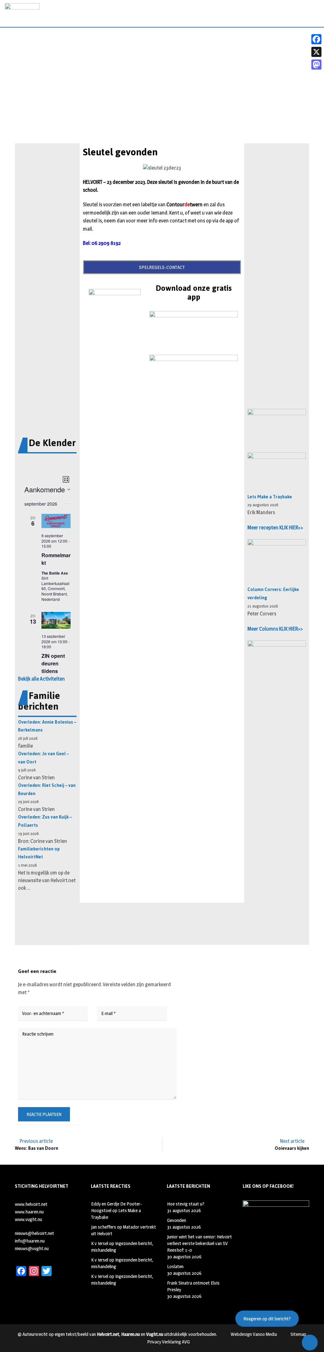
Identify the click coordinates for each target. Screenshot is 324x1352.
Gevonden (176, 1220)
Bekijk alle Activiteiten (41, 679)
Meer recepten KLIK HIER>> (275, 528)
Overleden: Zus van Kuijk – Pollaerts (45, 821)
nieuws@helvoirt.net (34, 1233)
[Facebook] (316, 39)
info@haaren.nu (30, 1241)
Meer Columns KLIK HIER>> (275, 629)
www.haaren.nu (29, 1212)
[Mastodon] (316, 64)
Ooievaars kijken (292, 1148)
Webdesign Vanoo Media (254, 1334)
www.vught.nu (28, 1219)
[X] (316, 52)
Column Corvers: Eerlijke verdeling (273, 593)
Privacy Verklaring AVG (168, 1342)
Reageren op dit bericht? (267, 1319)
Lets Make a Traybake (269, 497)
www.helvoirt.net (31, 1204)
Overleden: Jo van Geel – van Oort (43, 758)
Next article (292, 1141)
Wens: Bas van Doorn (36, 1148)
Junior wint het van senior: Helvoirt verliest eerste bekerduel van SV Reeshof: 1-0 (199, 1243)
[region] (162, 99)
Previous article (36, 1141)
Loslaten (175, 1266)
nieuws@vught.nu (32, 1248)
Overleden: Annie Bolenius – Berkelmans (47, 726)
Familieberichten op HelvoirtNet (39, 853)
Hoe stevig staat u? (185, 1204)
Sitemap (298, 1334)
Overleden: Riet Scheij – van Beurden (47, 789)
